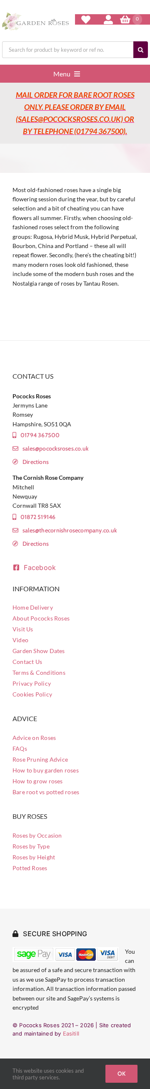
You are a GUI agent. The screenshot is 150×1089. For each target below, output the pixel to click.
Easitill (71, 1033)
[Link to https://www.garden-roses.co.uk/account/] (108, 19)
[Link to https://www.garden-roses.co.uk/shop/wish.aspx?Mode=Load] (85, 19)
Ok (121, 1073)
